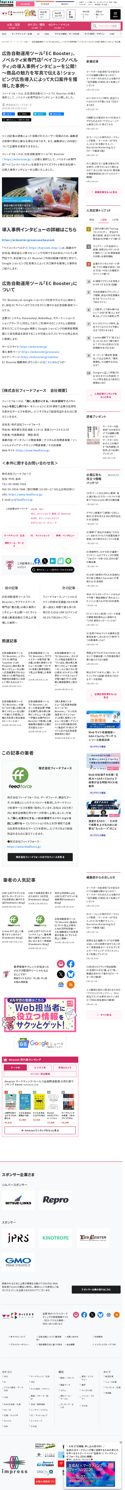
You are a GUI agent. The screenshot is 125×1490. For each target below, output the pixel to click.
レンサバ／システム (39, 1409)
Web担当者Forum (12, 13)
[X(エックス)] (61, 974)
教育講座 (98, 4)
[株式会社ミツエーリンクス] (18, 1200)
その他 (34, 1426)
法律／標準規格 (38, 1404)
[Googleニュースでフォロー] (108, 1315)
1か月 (115, 219)
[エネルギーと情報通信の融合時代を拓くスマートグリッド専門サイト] (45, 1464)
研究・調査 (113, 2)
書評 (83, 1384)
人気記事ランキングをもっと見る (105, 395)
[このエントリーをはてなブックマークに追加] (53, 561)
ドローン (91, 4)
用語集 (108, 1392)
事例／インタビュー (87, 1378)
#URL (34, 518)
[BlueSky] (71, 974)
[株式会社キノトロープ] (55, 1238)
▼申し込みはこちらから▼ (79, 1459)
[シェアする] (37, 561)
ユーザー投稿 (22, 41)
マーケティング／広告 (22, 33)
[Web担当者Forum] (17, 1317)
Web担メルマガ (58, 14)
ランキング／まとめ (66, 1405)
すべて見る (106, 1014)
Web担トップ (7, 41)
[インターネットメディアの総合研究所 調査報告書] (45, 1455)
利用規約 (99, 1336)
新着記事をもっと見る (106, 192)
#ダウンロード (38, 522)
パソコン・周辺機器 (40, 1073)
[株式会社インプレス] (14, 1465)
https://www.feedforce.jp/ (33, 450)
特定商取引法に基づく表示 (50, 1344)
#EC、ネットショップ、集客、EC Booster (51, 513)
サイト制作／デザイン (94, 33)
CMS (112, 33)
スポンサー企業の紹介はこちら (96, 1289)
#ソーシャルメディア (49, 518)
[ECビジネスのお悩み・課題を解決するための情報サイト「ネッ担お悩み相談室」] (45, 1482)
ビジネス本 (40, 1067)
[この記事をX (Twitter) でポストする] (45, 561)
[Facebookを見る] (84, 1315)
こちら (48, 362)
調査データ (65, 1384)
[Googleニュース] (61, 985)
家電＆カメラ (64, 1067)
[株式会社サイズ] (93, 1238)
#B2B (34, 509)
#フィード (52, 522)
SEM (6, 1426)
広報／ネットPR (11, 1415)
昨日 (92, 219)
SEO (4, 33)
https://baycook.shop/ (43, 248)
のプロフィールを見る (40, 857)
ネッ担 (36, 978)
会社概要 (71, 1344)
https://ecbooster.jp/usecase (40, 352)
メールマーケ (36, 1420)
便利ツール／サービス (66, 1397)
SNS (47, 33)
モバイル (7, 1420)
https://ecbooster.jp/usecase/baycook (28, 240)
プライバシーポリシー (19, 1344)
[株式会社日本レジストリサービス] (18, 1238)
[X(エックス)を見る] (92, 1315)
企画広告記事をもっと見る (106, 695)
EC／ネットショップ (39, 1415)
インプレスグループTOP (105, 1344)
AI (38, 33)
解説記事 (109, 1376)
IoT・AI (96, 2)
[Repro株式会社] (55, 1200)
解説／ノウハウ (67, 1377)
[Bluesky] (100, 1315)
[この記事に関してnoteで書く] (60, 561)
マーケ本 (15, 1067)
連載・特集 (71, 14)
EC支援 (104, 4)
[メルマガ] (61, 964)
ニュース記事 (111, 1381)
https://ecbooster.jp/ (17, 159)
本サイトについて (17, 1336)
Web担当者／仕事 (12, 1404)
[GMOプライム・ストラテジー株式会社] (18, 1262)
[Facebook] (71, 964)
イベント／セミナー (88, 1397)
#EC (41, 509)
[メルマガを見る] (76, 1315)
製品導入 (65, 4)
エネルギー (83, 4)
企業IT (81, 2)
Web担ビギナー (43, 14)
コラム (63, 1390)
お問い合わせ (73, 1336)
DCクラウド (104, 2)
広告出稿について (100, 14)
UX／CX (7, 1409)
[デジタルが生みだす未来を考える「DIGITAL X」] (45, 1473)
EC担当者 (45, 4)
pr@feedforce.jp (22, 499)
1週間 (103, 219)
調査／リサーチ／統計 (39, 1397)
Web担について (86, 14)
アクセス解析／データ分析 (66, 33)
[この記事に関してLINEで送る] (68, 561)
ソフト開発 (88, 2)
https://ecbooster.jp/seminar (39, 357)
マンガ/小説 (87, 1390)
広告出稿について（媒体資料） (48, 1338)
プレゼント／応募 (113, 1387)
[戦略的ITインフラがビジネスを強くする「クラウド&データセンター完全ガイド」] (45, 1447)
